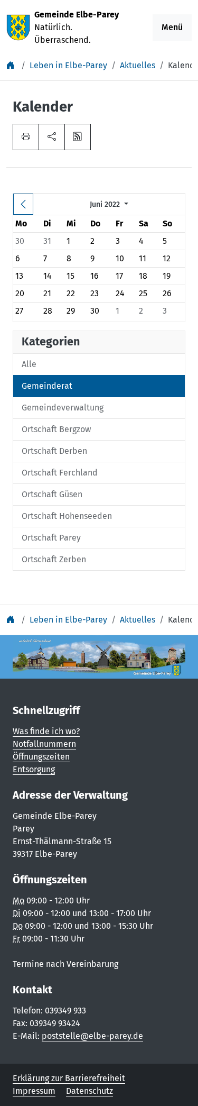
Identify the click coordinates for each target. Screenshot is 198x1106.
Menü (172, 27)
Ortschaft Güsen (52, 494)
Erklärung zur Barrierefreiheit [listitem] (69, 1078)
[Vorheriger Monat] (23, 204)
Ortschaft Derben (54, 451)
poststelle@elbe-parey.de (92, 1036)
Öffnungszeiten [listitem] (41, 757)
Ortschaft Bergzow (56, 429)
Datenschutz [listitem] (89, 1091)
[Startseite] (11, 65)
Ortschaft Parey (51, 538)
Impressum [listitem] (34, 1091)
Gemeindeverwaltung (62, 408)
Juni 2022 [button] (106, 204)
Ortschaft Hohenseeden (67, 516)
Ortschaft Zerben (54, 559)
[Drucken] (26, 137)
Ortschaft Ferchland (60, 473)
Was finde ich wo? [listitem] (46, 731)
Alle (29, 364)
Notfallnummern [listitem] (44, 744)
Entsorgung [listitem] (34, 769)
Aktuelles (137, 65)
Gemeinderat (47, 386)
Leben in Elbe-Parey (68, 65)
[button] (52, 137)
